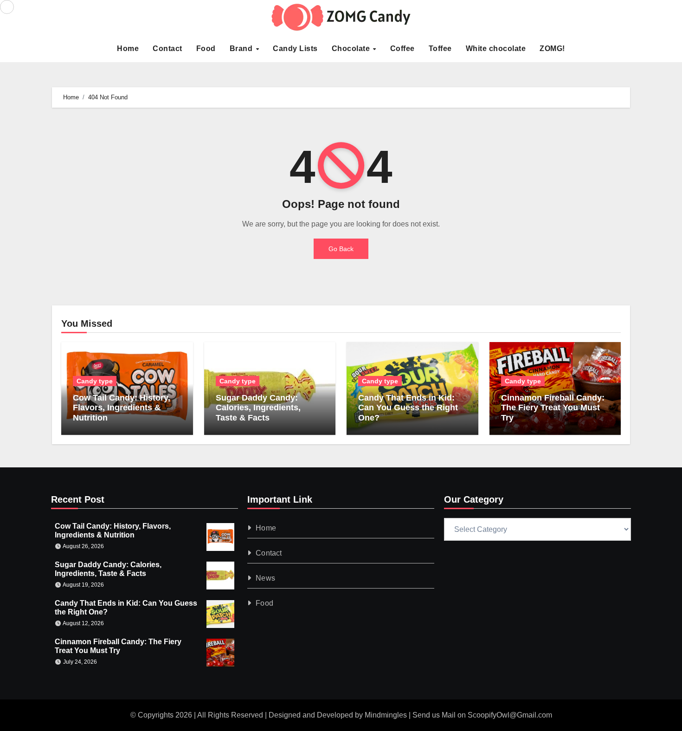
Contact (167, 48)
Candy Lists (295, 48)
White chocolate (496, 48)
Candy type (95, 381)
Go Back (341, 248)
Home (128, 48)
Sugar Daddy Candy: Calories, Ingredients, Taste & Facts (258, 407)
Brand (242, 48)
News (266, 578)
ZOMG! (552, 48)
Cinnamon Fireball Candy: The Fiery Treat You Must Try (553, 407)
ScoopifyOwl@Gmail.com (510, 715)
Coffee (402, 48)
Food (206, 48)
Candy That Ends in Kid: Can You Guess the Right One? (408, 407)
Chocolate (352, 48)
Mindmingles (386, 715)
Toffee (440, 48)
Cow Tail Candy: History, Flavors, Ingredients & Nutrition (121, 407)
